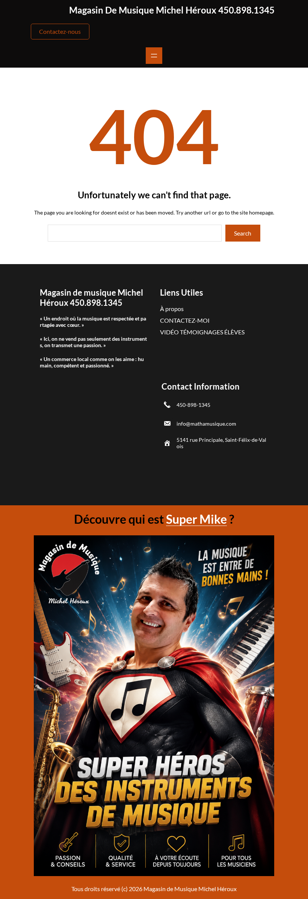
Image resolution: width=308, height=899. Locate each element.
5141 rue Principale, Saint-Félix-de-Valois (221, 443)
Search (242, 233)
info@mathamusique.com (206, 423)
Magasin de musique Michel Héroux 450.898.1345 (172, 10)
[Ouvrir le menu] (154, 55)
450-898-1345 (193, 405)
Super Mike (196, 519)
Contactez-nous (60, 31)
